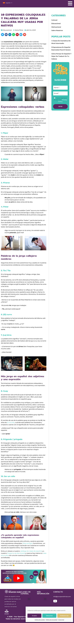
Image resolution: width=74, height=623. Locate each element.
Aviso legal (61, 619)
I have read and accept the (60, 99)
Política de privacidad (51, 619)
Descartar (49, 616)
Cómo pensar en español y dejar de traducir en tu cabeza (61, 56)
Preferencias (64, 616)
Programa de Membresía (16, 553)
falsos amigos (27, 543)
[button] (2, 34)
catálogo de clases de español (31, 551)
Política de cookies (40, 619)
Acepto (34, 616)
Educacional (7, 30)
